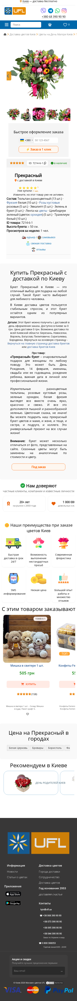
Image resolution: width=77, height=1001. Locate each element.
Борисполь (55, 748)
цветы (43, 211)
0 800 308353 (49, 943)
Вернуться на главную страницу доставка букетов (38, 343)
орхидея (36, 215)
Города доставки (49, 871)
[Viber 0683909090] (44, 11)
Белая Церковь (18, 748)
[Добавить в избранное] (27, 714)
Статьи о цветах (17, 877)
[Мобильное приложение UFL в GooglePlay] (13, 902)
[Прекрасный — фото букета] (38, 74)
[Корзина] (49, 25)
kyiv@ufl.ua (46, 909)
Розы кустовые (49, 203)
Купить (30, 684)
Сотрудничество (49, 877)
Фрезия (12, 203)
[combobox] (26, 140)
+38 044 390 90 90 (52, 933)
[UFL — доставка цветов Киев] (15, 10)
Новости (12, 871)
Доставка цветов (49, 882)
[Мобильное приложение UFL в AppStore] (13, 893)
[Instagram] (64, 11)
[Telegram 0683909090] (51, 11)
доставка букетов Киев (41, 347)
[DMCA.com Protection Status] (55, 982)
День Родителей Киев (46, 782)
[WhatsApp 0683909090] (57, 11)
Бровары (37, 748)
